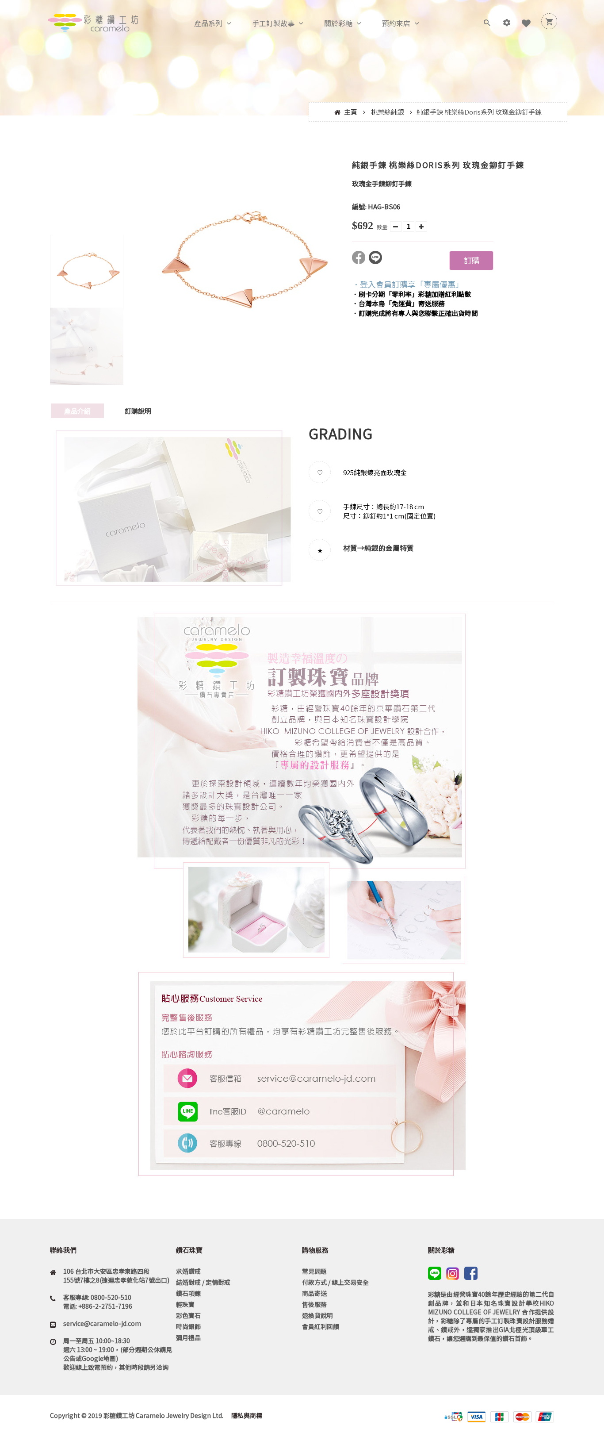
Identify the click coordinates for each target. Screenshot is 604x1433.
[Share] (360, 261)
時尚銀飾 (188, 1326)
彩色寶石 (188, 1315)
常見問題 (314, 1271)
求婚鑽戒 (188, 1271)
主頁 (350, 111)
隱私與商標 (246, 1415)
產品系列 (208, 23)
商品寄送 (314, 1293)
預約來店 (396, 23)
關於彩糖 (338, 23)
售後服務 (314, 1304)
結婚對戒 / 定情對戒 (203, 1282)
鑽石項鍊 (188, 1293)
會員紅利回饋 (320, 1326)
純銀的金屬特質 (389, 547)
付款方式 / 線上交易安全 (335, 1282)
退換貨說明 (317, 1315)
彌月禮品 (188, 1337)
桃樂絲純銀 (387, 111)
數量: (383, 227)
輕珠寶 (185, 1304)
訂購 (471, 260)
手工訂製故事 (273, 23)
